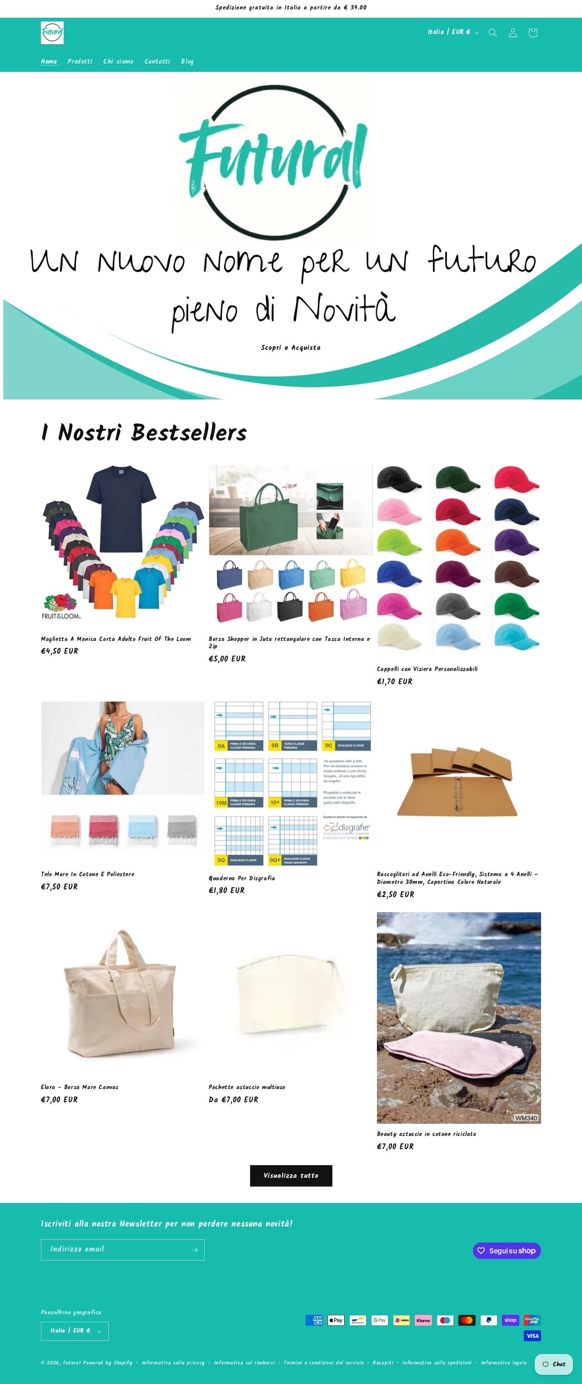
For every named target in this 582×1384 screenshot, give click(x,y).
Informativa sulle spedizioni (437, 1363)
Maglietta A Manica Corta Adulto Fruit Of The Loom (116, 640)
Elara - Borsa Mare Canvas (80, 1088)
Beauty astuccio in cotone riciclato (427, 1135)
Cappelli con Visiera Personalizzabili (427, 670)
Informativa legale (504, 1363)
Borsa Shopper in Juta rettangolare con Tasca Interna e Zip (289, 644)
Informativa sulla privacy (174, 1363)
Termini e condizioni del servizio (324, 1363)
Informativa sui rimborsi (244, 1363)
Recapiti (383, 1363)
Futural (72, 1363)
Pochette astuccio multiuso (247, 1088)
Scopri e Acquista (291, 347)
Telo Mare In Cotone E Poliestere (87, 875)
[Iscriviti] (194, 1250)
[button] (493, 33)
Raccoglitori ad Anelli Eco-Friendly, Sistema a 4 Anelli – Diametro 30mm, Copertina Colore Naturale (457, 879)
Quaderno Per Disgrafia (242, 879)
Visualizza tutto (291, 1176)
